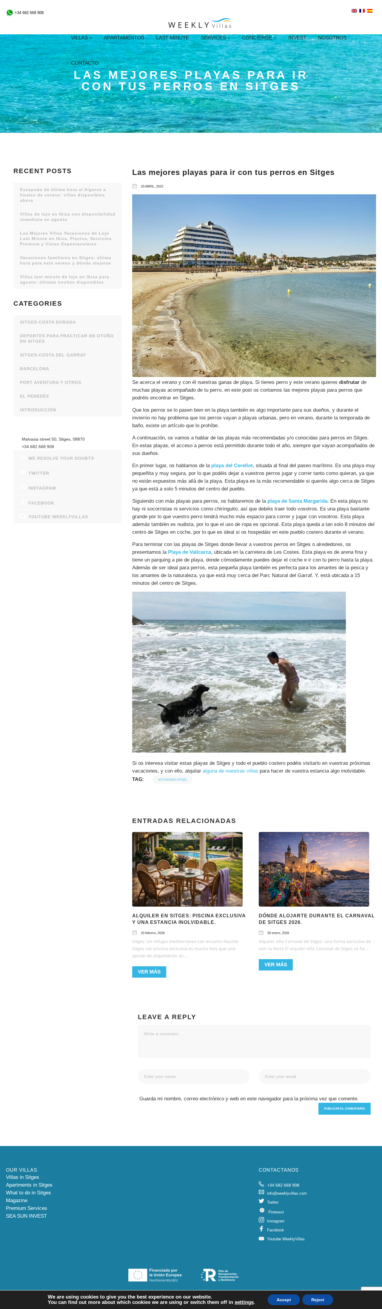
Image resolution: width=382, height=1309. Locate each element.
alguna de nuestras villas (230, 771)
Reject (317, 1299)
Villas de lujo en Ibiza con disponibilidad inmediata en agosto (67, 217)
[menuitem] (354, 11)
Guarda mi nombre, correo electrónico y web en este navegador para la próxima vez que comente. (249, 1099)
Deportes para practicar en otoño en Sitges (67, 338)
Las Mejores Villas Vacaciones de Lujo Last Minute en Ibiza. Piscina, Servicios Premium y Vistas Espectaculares (66, 238)
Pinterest (276, 1212)
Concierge (257, 38)
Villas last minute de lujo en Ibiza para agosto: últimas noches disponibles (64, 279)
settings (244, 1302)
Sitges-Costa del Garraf (53, 355)
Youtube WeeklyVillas (58, 516)
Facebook (41, 503)
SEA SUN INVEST (26, 1216)
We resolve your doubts (61, 458)
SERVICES (213, 38)
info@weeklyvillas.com (287, 1193)
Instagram (42, 488)
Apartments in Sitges (29, 1185)
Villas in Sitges (22, 1177)
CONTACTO (84, 63)
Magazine (16, 1200)
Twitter (38, 473)
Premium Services (26, 1208)
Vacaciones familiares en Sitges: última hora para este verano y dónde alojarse (65, 260)
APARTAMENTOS (124, 38)
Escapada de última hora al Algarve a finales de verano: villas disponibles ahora (63, 195)
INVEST (297, 38)
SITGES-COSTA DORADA (48, 322)
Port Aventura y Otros (50, 382)
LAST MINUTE (172, 38)
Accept (284, 1299)
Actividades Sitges (172, 779)
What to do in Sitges (28, 1193)
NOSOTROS (332, 38)
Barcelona (34, 368)
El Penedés (34, 396)
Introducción (38, 409)
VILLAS (79, 38)
